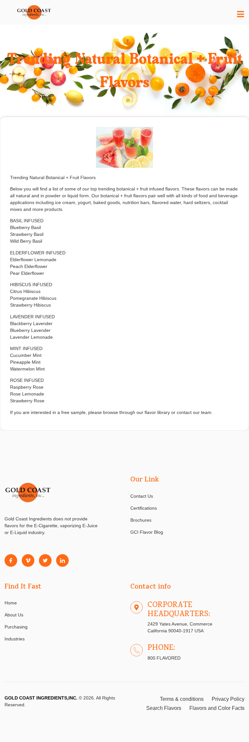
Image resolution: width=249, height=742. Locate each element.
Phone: (161, 648)
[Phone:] (136, 650)
